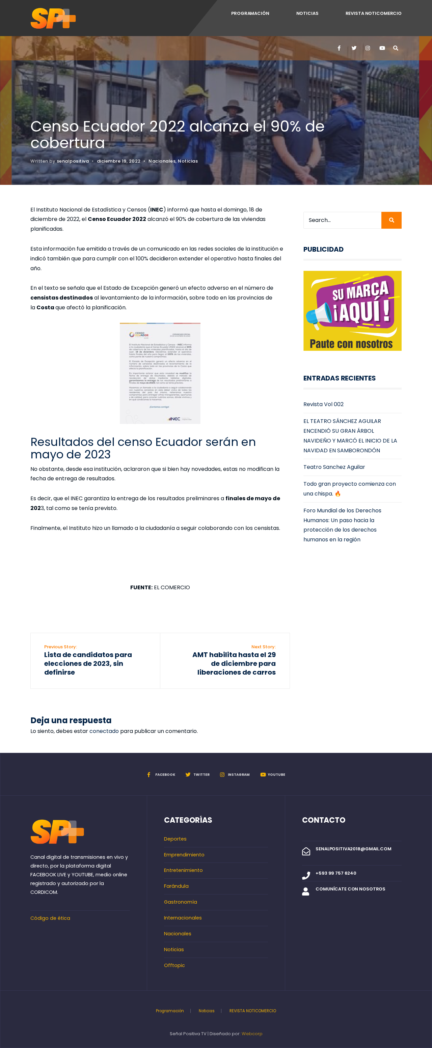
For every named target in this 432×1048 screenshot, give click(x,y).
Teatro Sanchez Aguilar (334, 467)
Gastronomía (180, 902)
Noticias (307, 13)
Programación (250, 13)
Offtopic (174, 965)
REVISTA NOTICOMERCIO (374, 13)
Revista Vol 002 (323, 404)
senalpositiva (73, 161)
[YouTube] (381, 48)
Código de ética (50, 918)
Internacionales (183, 917)
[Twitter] (353, 48)
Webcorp (252, 1033)
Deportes (175, 838)
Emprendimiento (184, 854)
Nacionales (162, 161)
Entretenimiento (183, 870)
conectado (104, 731)
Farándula (176, 886)
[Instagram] (367, 48)
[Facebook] (339, 48)
